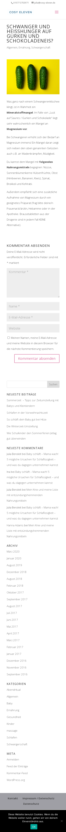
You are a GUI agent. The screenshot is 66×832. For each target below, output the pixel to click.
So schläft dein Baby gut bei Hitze (26, 419)
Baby (9, 703)
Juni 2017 (12, 619)
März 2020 (13, 551)
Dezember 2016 (16, 660)
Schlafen (12, 737)
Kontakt (13, 798)
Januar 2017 (14, 654)
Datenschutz (31, 803)
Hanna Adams (15, 525)
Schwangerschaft (40, 47)
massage (12, 730)
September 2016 (17, 674)
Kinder (10, 723)
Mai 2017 (12, 626)
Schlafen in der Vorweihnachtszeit (27, 412)
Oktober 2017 (15, 592)
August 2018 (14, 578)
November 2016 (16, 667)
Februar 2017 (15, 647)
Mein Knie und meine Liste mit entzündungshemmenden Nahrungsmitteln (32, 495)
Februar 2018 (15, 585)
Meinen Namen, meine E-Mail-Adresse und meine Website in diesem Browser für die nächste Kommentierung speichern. (32, 343)
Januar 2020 (14, 558)
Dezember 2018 (16, 572)
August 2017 (14, 606)
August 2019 (14, 565)
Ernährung (24, 47)
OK (34, 826)
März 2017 (13, 640)
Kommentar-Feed (17, 773)
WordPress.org (16, 780)
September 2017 (17, 599)
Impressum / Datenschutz (38, 798)
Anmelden (13, 759)
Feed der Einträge (17, 766)
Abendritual (14, 689)
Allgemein (12, 47)
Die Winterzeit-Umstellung (22, 426)
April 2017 (13, 633)
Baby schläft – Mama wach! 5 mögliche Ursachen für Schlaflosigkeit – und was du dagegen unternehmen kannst (32, 459)
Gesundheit (14, 717)
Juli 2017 (12, 613)
